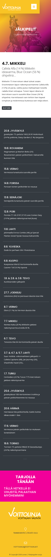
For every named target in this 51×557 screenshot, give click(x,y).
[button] (25, 459)
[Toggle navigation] (34, 6)
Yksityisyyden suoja (35, 555)
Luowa (24, 555)
